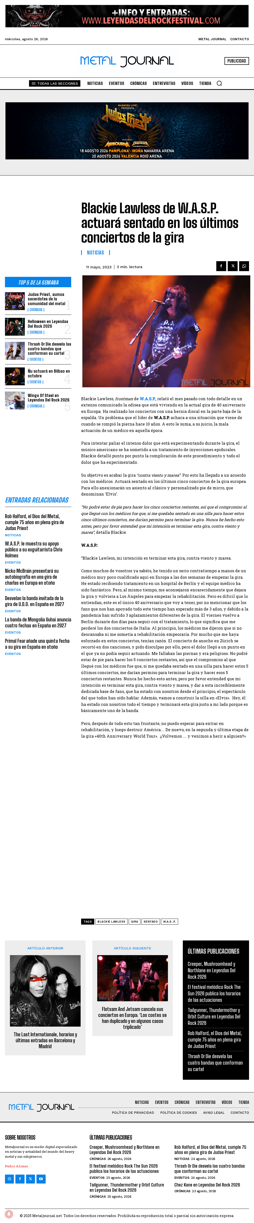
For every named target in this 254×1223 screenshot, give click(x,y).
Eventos (35, 359)
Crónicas (36, 310)
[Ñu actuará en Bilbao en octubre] (15, 376)
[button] (219, 83)
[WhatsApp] (244, 266)
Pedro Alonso (16, 1166)
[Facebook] (221, 266)
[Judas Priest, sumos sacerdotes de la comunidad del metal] (15, 301)
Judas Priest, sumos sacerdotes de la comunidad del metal (46, 299)
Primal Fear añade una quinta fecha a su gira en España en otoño (37, 644)
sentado (151, 921)
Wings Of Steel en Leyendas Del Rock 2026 (48, 398)
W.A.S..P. (169, 921)
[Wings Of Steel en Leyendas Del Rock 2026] (15, 400)
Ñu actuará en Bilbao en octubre (49, 373)
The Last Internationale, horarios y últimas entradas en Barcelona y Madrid (45, 1040)
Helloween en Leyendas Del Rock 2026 (48, 324)
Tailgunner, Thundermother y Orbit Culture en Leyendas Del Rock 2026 (214, 1016)
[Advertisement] (38, 234)
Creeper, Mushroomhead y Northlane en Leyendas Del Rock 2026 (211, 970)
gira (134, 921)
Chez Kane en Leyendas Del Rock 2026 (207, 1184)
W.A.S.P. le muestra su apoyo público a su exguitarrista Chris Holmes (34, 549)
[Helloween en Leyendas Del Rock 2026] (15, 327)
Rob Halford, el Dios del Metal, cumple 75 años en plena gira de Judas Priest (34, 522)
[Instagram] (9, 1179)
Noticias (13, 535)
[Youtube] (40, 1179)
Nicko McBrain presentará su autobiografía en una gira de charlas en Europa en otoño (32, 577)
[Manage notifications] (9, 1214)
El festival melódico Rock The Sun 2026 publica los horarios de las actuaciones (214, 993)
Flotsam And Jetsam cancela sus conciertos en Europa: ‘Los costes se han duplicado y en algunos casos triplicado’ (132, 1018)
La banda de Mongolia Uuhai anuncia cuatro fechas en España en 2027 (38, 622)
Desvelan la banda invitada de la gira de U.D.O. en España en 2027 (34, 601)
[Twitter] (30, 1179)
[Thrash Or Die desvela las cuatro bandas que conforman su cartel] (15, 351)
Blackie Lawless (111, 921)
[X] (233, 266)
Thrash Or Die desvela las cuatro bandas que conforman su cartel (49, 348)
